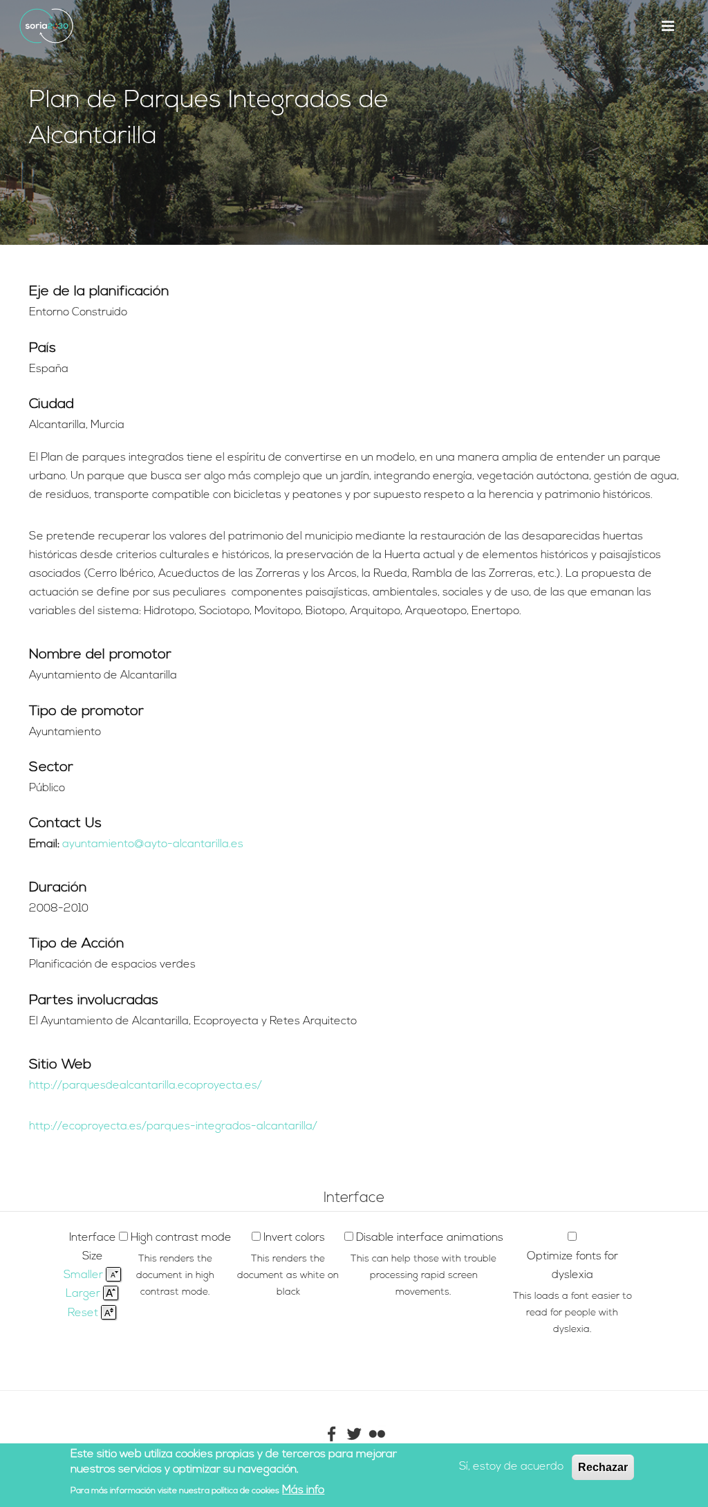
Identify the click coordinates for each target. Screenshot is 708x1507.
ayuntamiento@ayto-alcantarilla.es (152, 844)
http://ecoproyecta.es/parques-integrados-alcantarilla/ (173, 1126)
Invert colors (294, 1237)
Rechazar (603, 1467)
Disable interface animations (429, 1237)
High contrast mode (181, 1237)
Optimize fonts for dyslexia (572, 1266)
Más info (303, 1490)
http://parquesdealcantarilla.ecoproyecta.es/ (145, 1085)
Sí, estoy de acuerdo (511, 1466)
